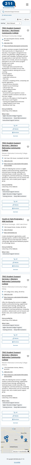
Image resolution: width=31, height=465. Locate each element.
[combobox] (13, 23)
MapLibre (15, 451)
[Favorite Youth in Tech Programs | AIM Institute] (28, 220)
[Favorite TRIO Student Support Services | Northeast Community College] (28, 30)
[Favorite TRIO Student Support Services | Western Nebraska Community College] (28, 147)
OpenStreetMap (23, 451)
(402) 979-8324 (8, 230)
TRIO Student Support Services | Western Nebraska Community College (11, 146)
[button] (22, 437)
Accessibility (17, 462)
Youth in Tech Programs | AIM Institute (13, 220)
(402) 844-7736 (8, 43)
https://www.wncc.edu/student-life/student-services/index (16, 164)
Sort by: (3, 23)
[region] (15, 440)
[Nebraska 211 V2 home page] (9, 4)
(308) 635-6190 (8, 161)
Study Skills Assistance (20, 118)
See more (15, 136)
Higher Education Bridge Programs (12, 116)
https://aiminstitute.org (10, 232)
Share (27, 19)
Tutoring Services (7, 118)
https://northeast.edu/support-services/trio (16, 46)
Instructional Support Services (11, 120)
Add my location (8, 15)
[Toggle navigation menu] (27, 4)
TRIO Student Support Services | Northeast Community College (11, 30)
